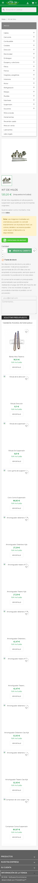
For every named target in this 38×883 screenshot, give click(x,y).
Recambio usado (10, 121)
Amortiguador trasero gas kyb (16, 780)
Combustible (8, 41)
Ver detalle (16, 367)
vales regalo (8, 134)
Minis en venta (9, 126)
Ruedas (6, 96)
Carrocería (7, 37)
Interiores (7, 79)
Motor (6, 83)
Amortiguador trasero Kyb (16, 592)
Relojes (6, 92)
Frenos (6, 71)
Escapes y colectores (11, 62)
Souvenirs (7, 109)
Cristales (7, 46)
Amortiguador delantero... (16, 639)
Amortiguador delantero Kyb (16, 544)
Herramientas (9, 117)
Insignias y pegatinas (11, 75)
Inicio (6, 26)
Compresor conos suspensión (16, 826)
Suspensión (8, 105)
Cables (6, 33)
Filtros (6, 67)
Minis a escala (9, 113)
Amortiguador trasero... (16, 686)
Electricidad (8, 54)
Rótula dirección (16, 404)
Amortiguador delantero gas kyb (16, 733)
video (7, 213)
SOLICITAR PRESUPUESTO (15, 318)
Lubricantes (8, 130)
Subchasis (7, 100)
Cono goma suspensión (16, 498)
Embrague (8, 58)
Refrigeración (9, 88)
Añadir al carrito (20, 251)
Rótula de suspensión (16, 451)
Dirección (7, 50)
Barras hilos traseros (16, 357)
